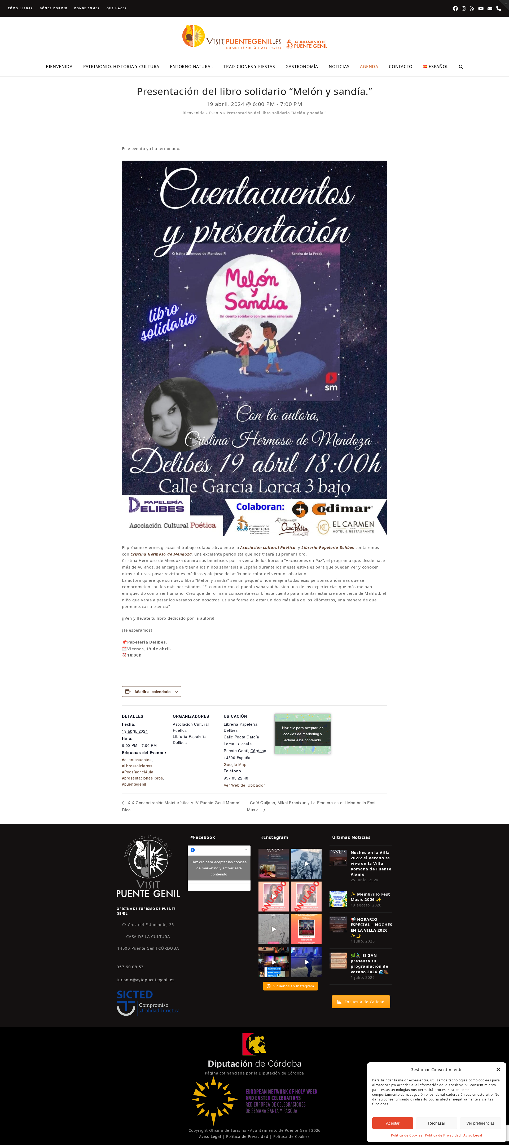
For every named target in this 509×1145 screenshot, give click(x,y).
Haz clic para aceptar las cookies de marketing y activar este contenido (302, 734)
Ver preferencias (480, 1123)
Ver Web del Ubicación (245, 785)
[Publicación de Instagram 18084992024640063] (273, 897)
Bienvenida (194, 112)
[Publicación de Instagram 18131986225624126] (273, 929)
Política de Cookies (406, 1135)
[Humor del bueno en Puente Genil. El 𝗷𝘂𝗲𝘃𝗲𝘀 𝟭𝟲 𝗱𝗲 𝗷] (306, 929)
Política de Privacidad (443, 1135)
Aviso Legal (472, 1135)
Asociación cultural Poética (267, 547)
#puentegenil (134, 784)
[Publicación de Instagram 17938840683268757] (306, 962)
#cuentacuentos (137, 759)
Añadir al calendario (152, 691)
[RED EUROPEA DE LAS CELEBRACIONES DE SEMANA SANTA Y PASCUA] (254, 1124)
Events (215, 112)
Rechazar (436, 1123)
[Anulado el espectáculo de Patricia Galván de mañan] (306, 897)
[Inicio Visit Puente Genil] (148, 865)
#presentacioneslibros (142, 778)
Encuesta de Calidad (365, 1001)
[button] (498, 1069)
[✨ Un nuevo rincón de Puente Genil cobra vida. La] (306, 864)
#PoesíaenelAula (137, 771)
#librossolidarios (137, 765)
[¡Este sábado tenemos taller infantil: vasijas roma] (273, 864)
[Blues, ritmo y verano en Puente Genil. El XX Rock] (273, 962)
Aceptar (393, 1123)
